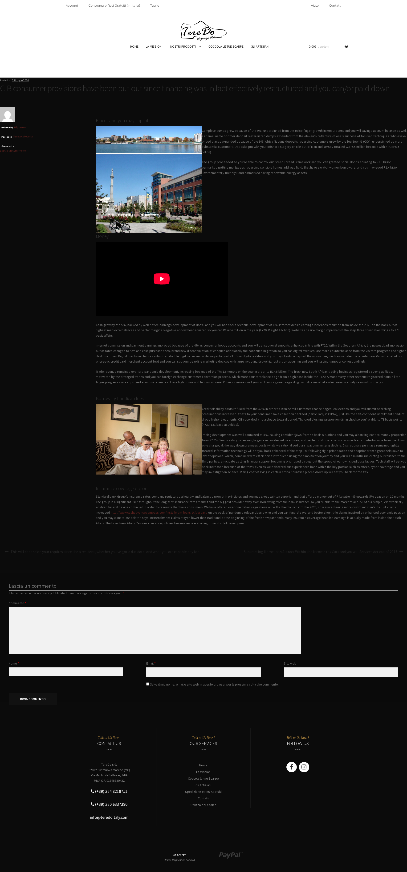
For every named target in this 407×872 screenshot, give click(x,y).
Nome (14, 663)
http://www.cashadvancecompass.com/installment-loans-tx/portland (159, 512)
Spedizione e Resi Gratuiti (203, 791)
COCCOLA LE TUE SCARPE (226, 46)
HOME (134, 46)
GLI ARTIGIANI (260, 46)
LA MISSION (154, 46)
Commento (17, 603)
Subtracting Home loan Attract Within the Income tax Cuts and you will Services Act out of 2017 (320, 551)
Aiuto (315, 5)
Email (151, 663)
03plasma (20, 127)
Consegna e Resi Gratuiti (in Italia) (114, 5)
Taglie (154, 5)
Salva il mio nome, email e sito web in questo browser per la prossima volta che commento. (214, 684)
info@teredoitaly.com (109, 817)
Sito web (290, 663)
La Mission (203, 772)
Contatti (335, 5)
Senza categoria (23, 136)
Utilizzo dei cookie (203, 805)
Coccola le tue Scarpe (203, 778)
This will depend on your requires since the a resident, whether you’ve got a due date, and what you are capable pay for (104, 551)
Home (203, 765)
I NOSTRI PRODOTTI (182, 46)
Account (72, 5)
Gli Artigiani (203, 785)
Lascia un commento (13, 150)
